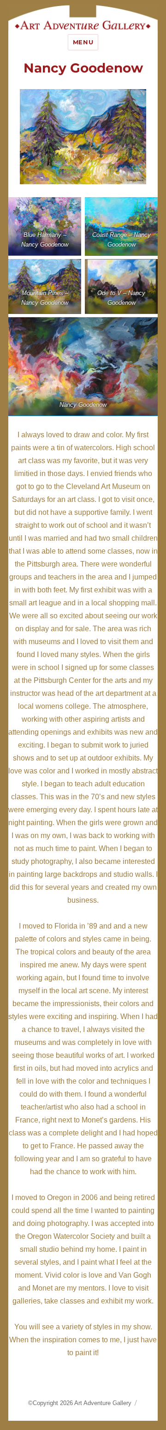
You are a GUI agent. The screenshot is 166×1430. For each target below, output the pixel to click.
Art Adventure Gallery (102, 1403)
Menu (83, 42)
